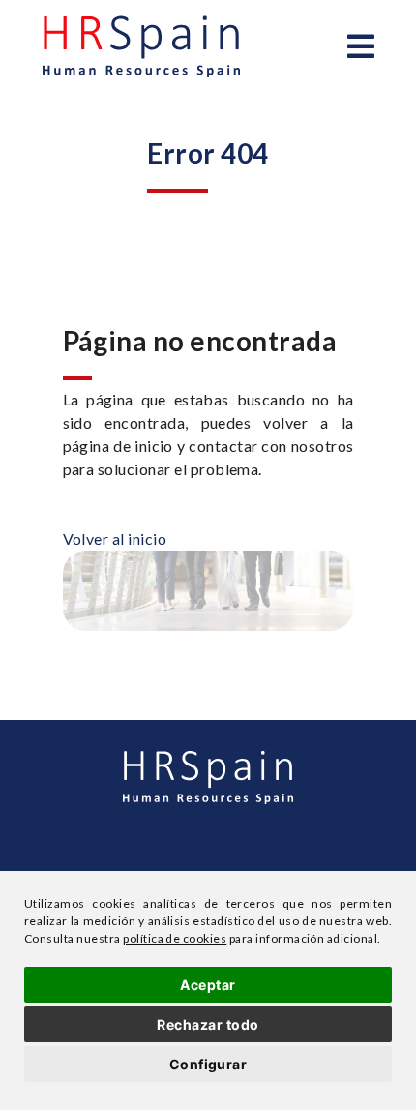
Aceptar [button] (207, 984)
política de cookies (174, 938)
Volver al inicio (115, 538)
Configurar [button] (208, 1064)
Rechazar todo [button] (207, 1024)
